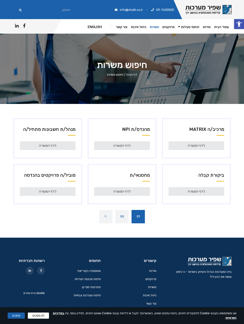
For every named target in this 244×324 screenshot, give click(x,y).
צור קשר (121, 27)
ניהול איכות (138, 27)
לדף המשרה (196, 145)
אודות (207, 27)
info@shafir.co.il (131, 10)
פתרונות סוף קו (91, 287)
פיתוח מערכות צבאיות (87, 295)
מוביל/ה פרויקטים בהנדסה (49, 175)
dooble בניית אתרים (34, 293)
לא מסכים (38, 315)
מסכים (16, 315)
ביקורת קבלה (211, 175)
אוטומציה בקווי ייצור (89, 271)
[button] (239, 24)
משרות (154, 27)
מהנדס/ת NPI (136, 129)
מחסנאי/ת (140, 175)
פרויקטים (168, 27)
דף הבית (131, 74)
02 (122, 216)
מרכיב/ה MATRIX (206, 129)
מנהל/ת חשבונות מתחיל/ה (49, 129)
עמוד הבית (221, 27)
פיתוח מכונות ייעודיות (88, 279)
